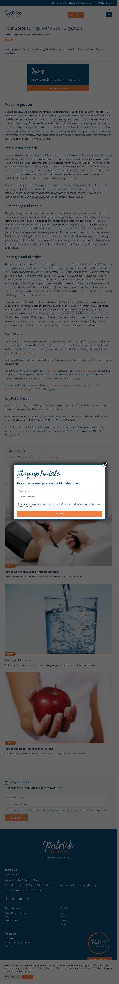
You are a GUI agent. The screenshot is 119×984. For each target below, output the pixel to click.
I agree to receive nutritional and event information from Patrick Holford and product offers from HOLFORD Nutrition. (58, 505)
